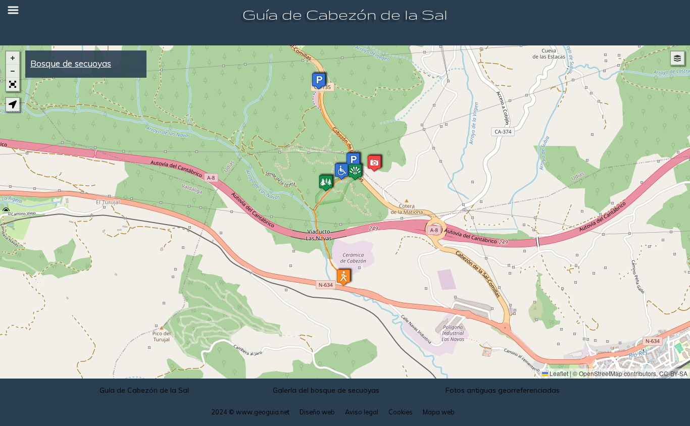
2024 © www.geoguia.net (250, 412)
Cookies (400, 412)
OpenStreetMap (600, 373)
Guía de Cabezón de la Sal (345, 14)
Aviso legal (361, 412)
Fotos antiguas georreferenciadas (503, 390)
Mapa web (439, 412)
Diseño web (317, 412)
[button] (374, 163)
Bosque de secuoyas (70, 63)
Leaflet (558, 373)
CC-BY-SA (673, 373)
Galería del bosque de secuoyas (326, 390)
